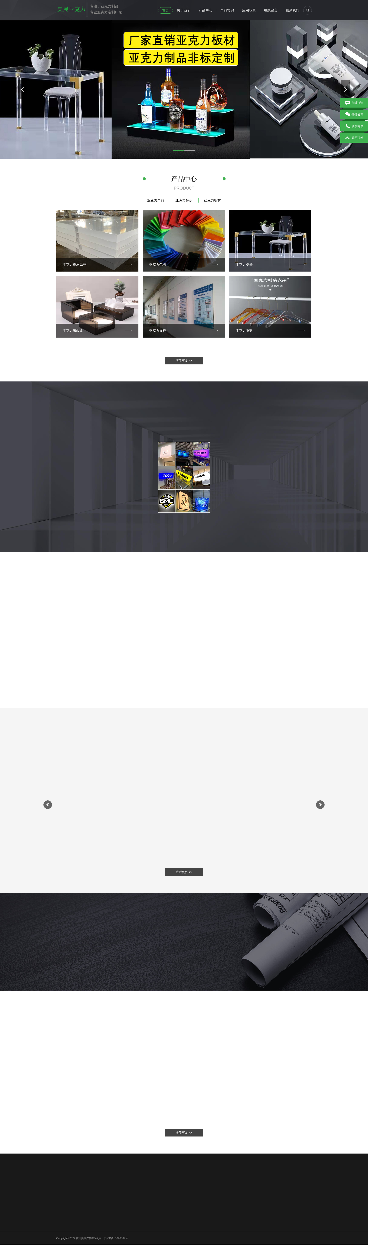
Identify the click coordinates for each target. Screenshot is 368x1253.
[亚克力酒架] (272, 798)
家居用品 (156, 1219)
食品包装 (156, 1230)
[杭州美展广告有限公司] (89, 8)
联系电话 (357, 126)
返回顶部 (357, 138)
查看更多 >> (184, 360)
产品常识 (227, 10)
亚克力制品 (157, 1241)
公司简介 (61, 1214)
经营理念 (61, 1225)
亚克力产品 (155, 200)
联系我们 (292, 10)
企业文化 (61, 1219)
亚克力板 (80, 1184)
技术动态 (125, 1219)
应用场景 (249, 10)
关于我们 (184, 10)
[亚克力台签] (96, 798)
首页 (165, 10)
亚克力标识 (184, 200)
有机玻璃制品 (116, 1184)
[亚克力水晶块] (184, 798)
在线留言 (270, 10)
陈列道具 (156, 1236)
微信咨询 (357, 114)
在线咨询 (357, 102)
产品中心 (205, 10)
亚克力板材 (212, 200)
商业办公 (156, 1225)
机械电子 (156, 1214)
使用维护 (125, 1214)
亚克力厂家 (96, 1184)
